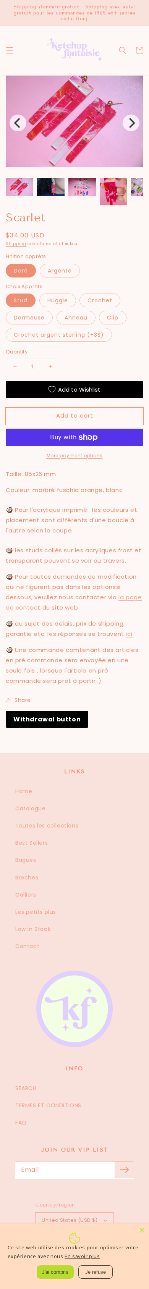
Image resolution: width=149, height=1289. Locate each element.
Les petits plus (35, 912)
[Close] (142, 1230)
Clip (112, 317)
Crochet (99, 300)
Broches (26, 877)
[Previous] (18, 123)
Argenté (60, 270)
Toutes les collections (46, 825)
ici (129, 634)
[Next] (131, 123)
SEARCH (26, 1088)
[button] (9, 50)
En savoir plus (82, 1256)
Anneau (76, 317)
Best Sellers (31, 843)
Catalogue (30, 808)
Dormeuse (29, 317)
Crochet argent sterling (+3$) (59, 335)
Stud (21, 300)
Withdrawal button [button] (47, 719)
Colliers (25, 895)
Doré (21, 270)
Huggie (57, 300)
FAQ (21, 1122)
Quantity (17, 351)
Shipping (16, 244)
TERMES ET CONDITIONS (48, 1105)
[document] (74, 123)
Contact (27, 946)
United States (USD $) (69, 1220)
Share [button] (23, 700)
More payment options (75, 455)
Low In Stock (32, 929)
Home (23, 791)
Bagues (25, 860)
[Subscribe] (124, 1170)
